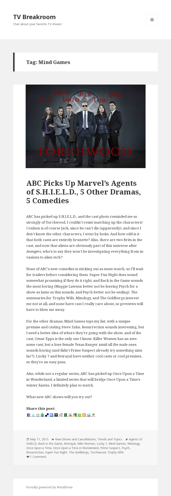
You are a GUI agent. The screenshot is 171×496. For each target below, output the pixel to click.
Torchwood (98, 452)
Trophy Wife (115, 452)
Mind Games (117, 444)
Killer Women (86, 444)
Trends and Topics (110, 439)
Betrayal (69, 444)
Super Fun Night (56, 452)
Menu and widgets (152, 25)
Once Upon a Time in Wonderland (76, 448)
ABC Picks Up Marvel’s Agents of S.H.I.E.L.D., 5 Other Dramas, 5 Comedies (83, 191)
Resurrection (35, 452)
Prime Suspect (110, 448)
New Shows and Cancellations (75, 439)
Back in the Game (50, 444)
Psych (126, 448)
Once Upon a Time (39, 448)
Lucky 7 (102, 444)
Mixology (133, 444)
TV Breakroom (34, 17)
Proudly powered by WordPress (49, 487)
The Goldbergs (79, 452)
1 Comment (38, 457)
